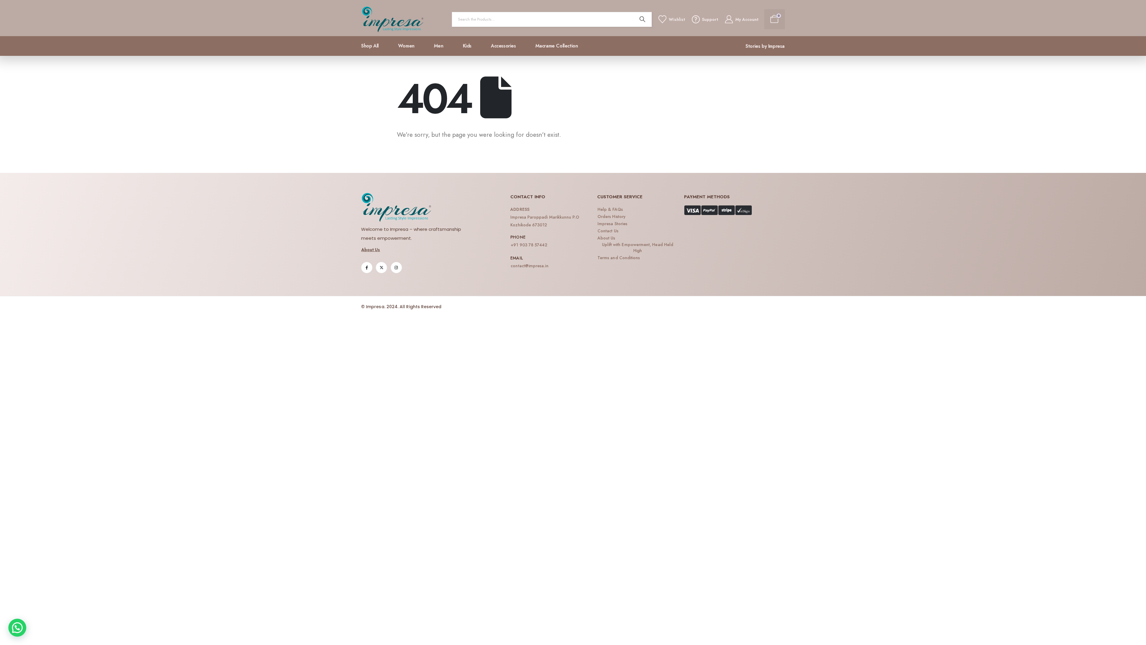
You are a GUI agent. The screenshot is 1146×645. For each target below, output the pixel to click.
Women (406, 45)
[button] (17, 628)
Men (438, 45)
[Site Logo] (392, 19)
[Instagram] (396, 267)
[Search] (642, 19)
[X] (381, 267)
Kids (467, 45)
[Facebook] (366, 267)
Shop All (370, 45)
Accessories (503, 45)
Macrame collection (556, 45)
